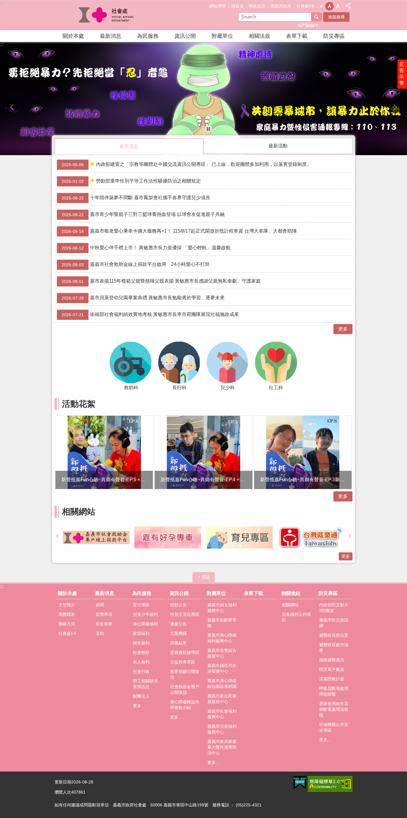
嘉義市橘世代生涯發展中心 (222, 668)
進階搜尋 (336, 17)
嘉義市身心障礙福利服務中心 (222, 638)
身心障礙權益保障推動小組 (184, 704)
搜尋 (316, 17)
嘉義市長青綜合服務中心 (222, 653)
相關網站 (290, 604)
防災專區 (334, 36)
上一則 (12, 107)
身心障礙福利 (145, 623)
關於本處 (73, 36)
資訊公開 (185, 36)
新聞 (100, 604)
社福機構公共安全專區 (333, 727)
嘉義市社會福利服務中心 (222, 714)
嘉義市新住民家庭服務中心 (222, 699)
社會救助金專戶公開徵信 (184, 689)
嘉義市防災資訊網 (333, 623)
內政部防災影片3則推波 (333, 607)
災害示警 (401, 73)
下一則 (395, 107)
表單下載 (296, 36)
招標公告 (178, 604)
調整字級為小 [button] (321, 6)
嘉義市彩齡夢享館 (222, 623)
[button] (203, 98)
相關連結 (290, 593)
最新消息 (110, 36)
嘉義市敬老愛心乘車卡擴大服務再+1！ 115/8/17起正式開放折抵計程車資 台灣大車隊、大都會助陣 (179, 231)
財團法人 (141, 696)
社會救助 (141, 652)
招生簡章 (104, 623)
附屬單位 (222, 36)
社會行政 (141, 671)
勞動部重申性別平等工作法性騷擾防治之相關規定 (131, 181)
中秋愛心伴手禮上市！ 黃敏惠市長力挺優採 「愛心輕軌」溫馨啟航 (146, 247)
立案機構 (178, 633)
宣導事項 (104, 614)
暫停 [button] (208, 129)
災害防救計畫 (331, 679)
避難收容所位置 (333, 635)
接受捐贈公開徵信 (184, 674)
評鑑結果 (178, 643)
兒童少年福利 (145, 614)
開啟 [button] (206, 577)
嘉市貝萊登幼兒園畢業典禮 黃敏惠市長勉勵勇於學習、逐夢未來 (143, 297)
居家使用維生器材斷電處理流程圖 (333, 709)
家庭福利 (141, 633)
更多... (139, 705)
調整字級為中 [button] (329, 6)
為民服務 (148, 36)
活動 (100, 633)
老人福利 (141, 662)
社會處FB (305, 6)
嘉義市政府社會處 (107, 15)
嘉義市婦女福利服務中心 (222, 607)
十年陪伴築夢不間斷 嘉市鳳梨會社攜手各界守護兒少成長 (136, 197)
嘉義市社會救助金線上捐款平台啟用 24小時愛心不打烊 (136, 264)
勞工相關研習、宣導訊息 (147, 684)
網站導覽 (217, 6)
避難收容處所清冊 (333, 647)
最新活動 (278, 145)
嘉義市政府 (281, 6)
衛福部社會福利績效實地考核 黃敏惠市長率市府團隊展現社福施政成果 (150, 314)
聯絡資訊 (257, 6)
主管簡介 (66, 604)
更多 (343, 328)
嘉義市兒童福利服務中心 (222, 729)
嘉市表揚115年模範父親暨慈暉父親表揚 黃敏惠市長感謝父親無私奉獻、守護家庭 (161, 281)
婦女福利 (141, 643)
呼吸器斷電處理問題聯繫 (333, 691)
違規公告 (178, 623)
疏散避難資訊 (331, 659)
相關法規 (259, 36)
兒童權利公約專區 (296, 617)
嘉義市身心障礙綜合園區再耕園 (222, 683)
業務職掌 (66, 614)
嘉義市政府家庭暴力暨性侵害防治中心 (222, 747)
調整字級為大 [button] (338, 6)
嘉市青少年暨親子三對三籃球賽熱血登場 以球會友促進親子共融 (143, 214)
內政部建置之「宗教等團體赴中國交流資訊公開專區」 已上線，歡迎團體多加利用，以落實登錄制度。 (187, 164)
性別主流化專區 (184, 614)
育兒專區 (141, 604)
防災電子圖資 (331, 669)
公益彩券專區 (182, 662)
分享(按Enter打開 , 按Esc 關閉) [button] (348, 5)
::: (2, 2)
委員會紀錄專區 (184, 652)
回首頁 (237, 6)
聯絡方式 (66, 623)
